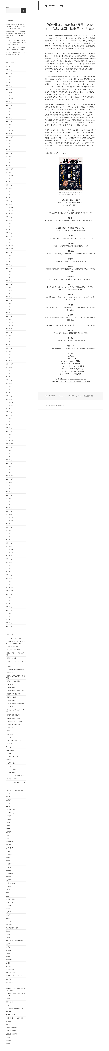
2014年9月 (9, 524)
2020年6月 (9, 303)
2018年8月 (9, 373)
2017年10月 (9, 405)
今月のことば (10, 813)
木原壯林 (8, 905)
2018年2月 (9, 393)
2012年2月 (9, 620)
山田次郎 (8, 880)
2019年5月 (9, 345)
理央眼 (8, 953)
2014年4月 (9, 536)
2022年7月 (9, 223)
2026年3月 (9, 83)
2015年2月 (9, 508)
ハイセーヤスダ (10, 772)
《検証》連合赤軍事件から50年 (15, 691)
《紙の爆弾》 (10, 707)
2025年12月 (9, 92)
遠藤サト (8, 1005)
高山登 (8, 1024)
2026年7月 (9, 70)
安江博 (8, 861)
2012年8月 (9, 600)
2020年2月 (9, 316)
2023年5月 (9, 191)
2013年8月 (9, 562)
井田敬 (8, 806)
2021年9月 (9, 255)
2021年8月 (9, 258)
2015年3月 (9, 505)
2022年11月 (9, 210)
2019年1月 (9, 357)
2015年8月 (9, 489)
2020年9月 (9, 294)
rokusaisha (61, 396)
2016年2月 (9, 469)
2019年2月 (9, 354)
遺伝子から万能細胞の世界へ (14, 1008)
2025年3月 (9, 121)
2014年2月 (9, 543)
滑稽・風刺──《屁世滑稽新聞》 (15, 941)
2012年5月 (9, 610)
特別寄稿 (8, 950)
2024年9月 (9, 140)
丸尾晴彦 (8, 800)
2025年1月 (9, 127)
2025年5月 (9, 115)
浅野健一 (8, 934)
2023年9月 (9, 178)
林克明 (8, 918)
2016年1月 (9, 473)
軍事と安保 (9, 1002)
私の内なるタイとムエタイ (14, 976)
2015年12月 (9, 476)
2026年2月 (9, 86)
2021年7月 (9, 262)
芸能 (7, 985)
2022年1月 (9, 242)
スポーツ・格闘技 (11, 769)
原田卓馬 (8, 832)
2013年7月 (9, 565)
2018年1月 (9, 396)
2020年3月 (9, 313)
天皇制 (8, 857)
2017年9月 (9, 409)
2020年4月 (9, 310)
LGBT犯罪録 (9, 744)
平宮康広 (8, 886)
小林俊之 (8, 867)
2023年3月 (9, 198)
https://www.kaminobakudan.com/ (73, 379)
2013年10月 (9, 556)
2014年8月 (9, 527)
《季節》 (8, 666)
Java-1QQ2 (9, 734)
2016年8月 (9, 450)
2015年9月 (9, 485)
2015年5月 (9, 498)
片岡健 (8, 947)
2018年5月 (9, 383)
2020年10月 (9, 290)
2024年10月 (9, 137)
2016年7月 (9, 453)
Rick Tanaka (10, 750)
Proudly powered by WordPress (54, 405)
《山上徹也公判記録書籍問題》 (15, 669)
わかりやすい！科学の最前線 (14, 790)
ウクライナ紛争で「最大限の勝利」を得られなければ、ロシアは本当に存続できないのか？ (16, 26)
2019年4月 (9, 348)
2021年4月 (9, 271)
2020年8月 (9, 297)
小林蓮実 (8, 870)
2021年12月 (9, 246)
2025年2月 (9, 124)
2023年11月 (9, 172)
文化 (7, 896)
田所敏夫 (8, 957)
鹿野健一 (8, 1037)
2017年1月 (9, 434)
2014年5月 (9, 533)
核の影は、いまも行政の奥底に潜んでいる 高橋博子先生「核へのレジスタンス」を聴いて (16, 42)
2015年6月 (9, 495)
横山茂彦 (8, 925)
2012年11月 (9, 591)
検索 (7, 7)
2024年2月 (9, 162)
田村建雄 (8, 960)
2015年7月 (9, 492)
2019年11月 (9, 326)
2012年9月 (9, 597)
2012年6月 (9, 607)
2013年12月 (9, 549)
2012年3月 (9, 616)
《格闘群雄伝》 (10, 687)
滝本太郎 (8, 944)
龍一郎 (8, 1043)
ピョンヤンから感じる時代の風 (15, 776)
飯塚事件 (8, 1021)
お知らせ (8, 760)
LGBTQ (8, 737)
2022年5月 (9, 230)
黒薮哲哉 (8, 1040)
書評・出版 (9, 902)
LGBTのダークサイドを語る (14, 740)
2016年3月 (9, 466)
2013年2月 (9, 581)
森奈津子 (8, 921)
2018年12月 (9, 361)
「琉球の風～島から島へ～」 (14, 724)
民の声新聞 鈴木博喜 (12, 928)
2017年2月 (9, 431)
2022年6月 (9, 226)
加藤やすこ (9, 825)
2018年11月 (9, 364)
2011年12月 (9, 626)
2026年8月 (9, 67)
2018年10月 (9, 367)
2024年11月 (9, 134)
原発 (7, 838)
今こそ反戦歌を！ (11, 809)
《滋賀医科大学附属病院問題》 (15, 703)
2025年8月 (9, 105)
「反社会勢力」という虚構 (14, 721)
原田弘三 (8, 835)
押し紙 (8, 889)
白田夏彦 (8, 966)
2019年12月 (9, 322)
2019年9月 (9, 332)
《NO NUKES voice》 (12, 646)
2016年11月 (9, 441)
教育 (7, 893)
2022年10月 (9, 214)
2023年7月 (9, 185)
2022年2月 (9, 239)
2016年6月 (9, 457)
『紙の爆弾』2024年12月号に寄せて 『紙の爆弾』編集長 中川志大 (70, 27)
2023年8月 (9, 182)
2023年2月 (9, 201)
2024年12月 (9, 131)
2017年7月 (9, 415)
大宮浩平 (8, 854)
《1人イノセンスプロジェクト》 (15, 638)
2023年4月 (9, 194)
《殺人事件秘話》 (11, 697)
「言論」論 (9, 728)
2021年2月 (9, 278)
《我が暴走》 (10, 684)
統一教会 (8, 979)
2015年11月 (9, 479)
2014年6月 (9, 530)
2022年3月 (9, 236)
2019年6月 (9, 342)
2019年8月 (9, 335)
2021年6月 (9, 265)
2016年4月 (9, 463)
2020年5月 (9, 306)
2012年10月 (9, 594)
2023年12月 (9, 169)
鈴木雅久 (8, 1011)
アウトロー (9, 753)
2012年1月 (9, 623)
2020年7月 (9, 300)
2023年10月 (9, 175)
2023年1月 (9, 204)
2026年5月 (9, 76)
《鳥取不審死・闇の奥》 (13, 715)
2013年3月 (9, 578)
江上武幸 (8, 931)
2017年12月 (9, 399)
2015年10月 (9, 482)
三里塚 (8, 793)
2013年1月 (9, 584)
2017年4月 (9, 425)
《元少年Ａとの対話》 (12, 658)
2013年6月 (9, 568)
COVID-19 (9, 731)
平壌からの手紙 (10, 883)
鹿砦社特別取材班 (11, 1034)
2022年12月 (9, 207)
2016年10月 (9, 444)
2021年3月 (9, 274)
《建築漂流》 (10, 673)
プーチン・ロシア (11, 779)
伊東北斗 (8, 816)
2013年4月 (9, 575)
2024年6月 (9, 150)
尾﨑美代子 (9, 873)
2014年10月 (9, 521)
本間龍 (8, 909)
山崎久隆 (8, 877)
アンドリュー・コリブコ (13, 756)
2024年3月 (9, 159)
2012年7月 (9, 604)
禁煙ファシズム (10, 972)
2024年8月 (9, 143)
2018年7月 (9, 377)
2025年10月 (9, 99)
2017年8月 (9, 412)
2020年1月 (9, 319)
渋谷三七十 (9, 937)
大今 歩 (8, 851)
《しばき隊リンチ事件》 (13, 650)
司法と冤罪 (9, 841)
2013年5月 (9, 572)
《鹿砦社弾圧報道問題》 (13, 718)
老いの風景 (9, 982)
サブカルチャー (10, 766)
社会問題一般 (10, 969)
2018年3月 (9, 389)
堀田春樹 (8, 845)
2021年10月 (9, 252)
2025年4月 (9, 118)
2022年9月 (9, 217)
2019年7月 (9, 338)
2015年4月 (9, 501)
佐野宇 (8, 822)
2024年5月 (9, 153)
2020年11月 (9, 287)
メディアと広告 (10, 787)
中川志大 (8, 797)
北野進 (8, 829)
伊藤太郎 (8, 819)
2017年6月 (9, 418)
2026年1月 (9, 89)
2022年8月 (9, 220)
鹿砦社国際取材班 (11, 1027)
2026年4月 (9, 79)
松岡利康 (8, 912)
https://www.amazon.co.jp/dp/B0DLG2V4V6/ (74, 381)
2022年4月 (9, 233)
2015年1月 (9, 511)
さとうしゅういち (11, 763)
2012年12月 (9, 588)
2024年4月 (9, 156)
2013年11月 (9, 552)
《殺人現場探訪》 (11, 700)
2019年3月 (9, 351)
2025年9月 (9, 102)
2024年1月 (9, 166)
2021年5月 (9, 268)
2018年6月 (9, 380)
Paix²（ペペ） (10, 747)
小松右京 (8, 864)
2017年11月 (9, 402)
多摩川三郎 (9, 848)
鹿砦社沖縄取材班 (11, 1031)
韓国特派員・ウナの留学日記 (14, 1018)
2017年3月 (9, 428)
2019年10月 (9, 329)
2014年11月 (9, 517)
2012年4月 (9, 613)
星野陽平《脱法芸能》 (12, 899)
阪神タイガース (10, 1015)
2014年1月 (9, 546)
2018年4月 (9, 386)
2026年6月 (9, 73)
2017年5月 (9, 421)
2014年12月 (9, 514)
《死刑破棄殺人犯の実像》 (14, 694)
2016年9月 (9, 447)
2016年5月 (9, 460)
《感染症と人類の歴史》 (13, 681)
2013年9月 (9, 559)
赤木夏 (8, 999)
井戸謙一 (8, 803)
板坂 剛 (8, 915)
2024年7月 (9, 147)
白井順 (8, 963)
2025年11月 (9, 95)
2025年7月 (9, 108)
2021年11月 (9, 249)
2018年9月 (9, 370)
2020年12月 (9, 284)
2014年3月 (9, 540)
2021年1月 (9, 281)
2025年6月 (9, 111)
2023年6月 (9, 188)
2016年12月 (9, 437)
